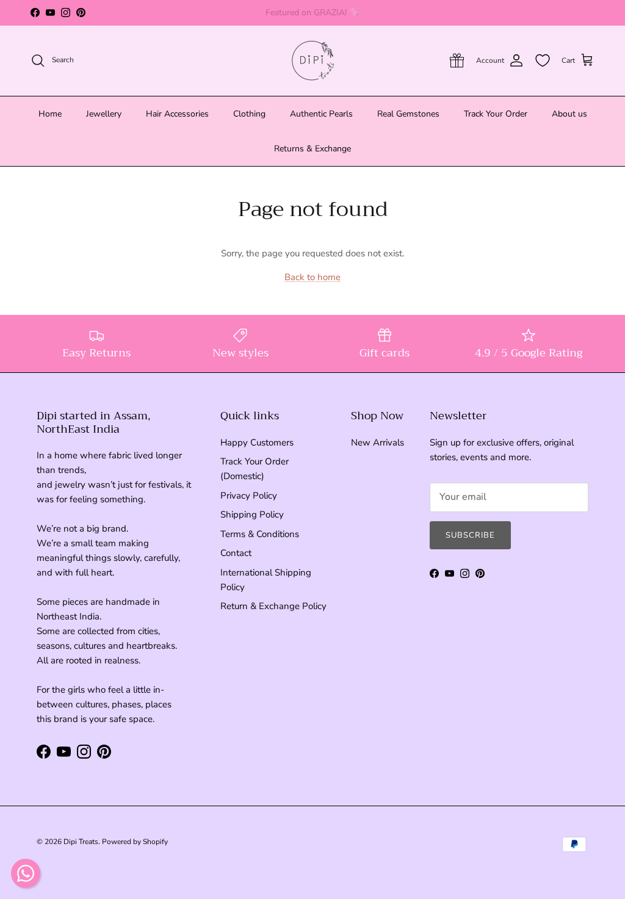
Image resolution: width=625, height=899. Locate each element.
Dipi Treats (80, 842)
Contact (235, 553)
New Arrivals (377, 442)
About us (569, 114)
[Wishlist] (542, 60)
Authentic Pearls (321, 114)
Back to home (312, 277)
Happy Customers (257, 442)
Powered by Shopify (135, 842)
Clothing (249, 114)
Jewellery (103, 114)
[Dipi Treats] (313, 61)
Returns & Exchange (312, 148)
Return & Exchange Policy (273, 606)
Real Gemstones (408, 114)
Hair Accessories (177, 114)
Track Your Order (495, 114)
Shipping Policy (252, 514)
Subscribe (470, 535)
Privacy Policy (248, 495)
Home (50, 114)
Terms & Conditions (259, 534)
